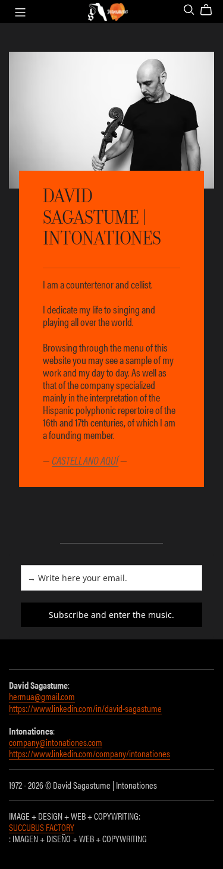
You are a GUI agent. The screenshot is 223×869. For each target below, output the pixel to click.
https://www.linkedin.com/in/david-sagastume (85, 708)
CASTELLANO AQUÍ (85, 460)
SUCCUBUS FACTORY (41, 827)
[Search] (189, 9)
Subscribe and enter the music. (111, 614)
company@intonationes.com (55, 742)
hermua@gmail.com (42, 696)
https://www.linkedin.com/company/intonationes (89, 753)
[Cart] (211, 10)
